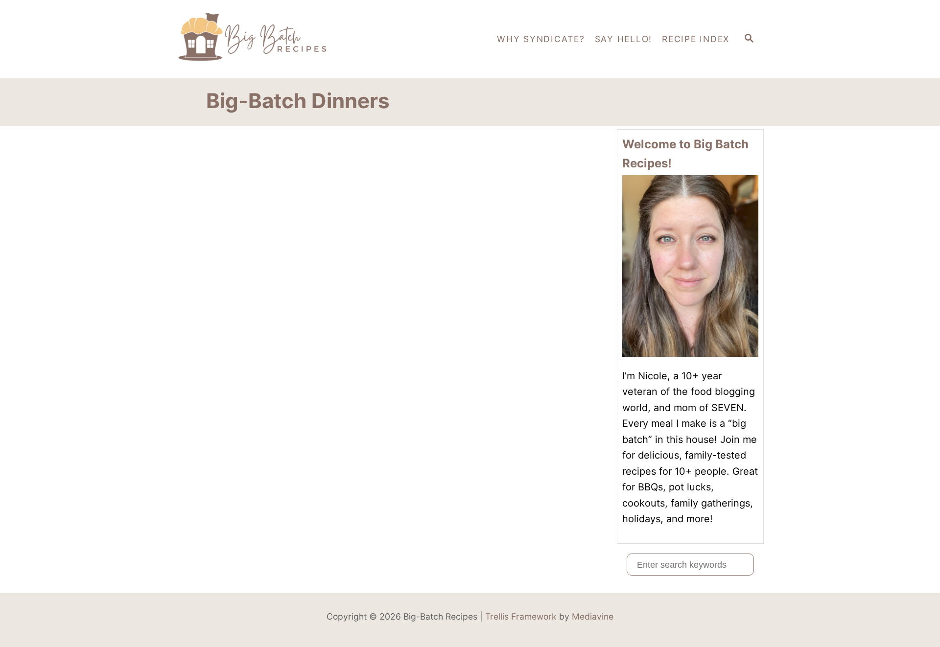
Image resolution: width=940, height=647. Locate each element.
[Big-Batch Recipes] (264, 39)
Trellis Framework (521, 616)
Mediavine (592, 616)
